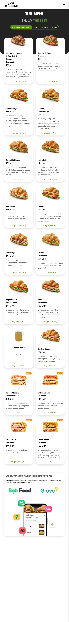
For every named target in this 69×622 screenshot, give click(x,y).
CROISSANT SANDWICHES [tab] (21, 27)
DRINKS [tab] (54, 27)
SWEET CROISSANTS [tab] (41, 27)
